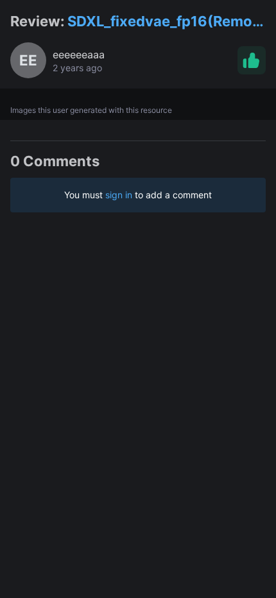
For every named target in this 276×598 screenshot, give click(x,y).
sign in (118, 194)
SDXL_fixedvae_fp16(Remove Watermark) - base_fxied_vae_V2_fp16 (168, 22)
